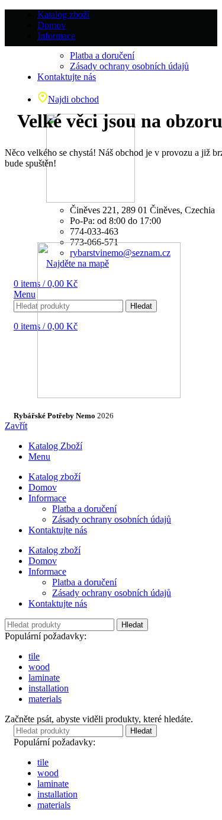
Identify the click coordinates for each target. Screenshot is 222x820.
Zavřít (16, 426)
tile (34, 656)
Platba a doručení (84, 509)
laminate (44, 677)
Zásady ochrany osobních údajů (111, 519)
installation (48, 688)
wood (39, 667)
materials (45, 699)
